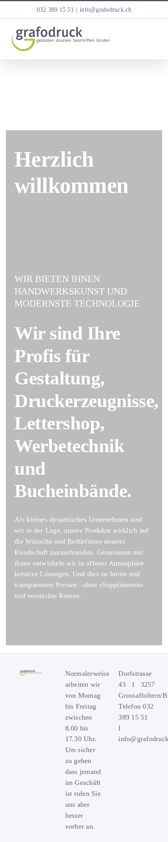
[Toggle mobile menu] (153, 46)
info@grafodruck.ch (106, 9)
